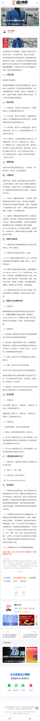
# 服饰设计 (23, 581)
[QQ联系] (37, 708)
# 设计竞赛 (7, 581)
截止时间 (11, 24)
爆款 (8, 31)
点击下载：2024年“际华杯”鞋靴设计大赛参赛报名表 (19, 553)
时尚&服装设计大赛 (20, 578)
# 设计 (15, 581)
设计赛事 (33, 578)
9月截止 (18, 24)
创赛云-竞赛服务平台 (19, 713)
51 (17, 608)
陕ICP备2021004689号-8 (22, 712)
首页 (5, 24)
